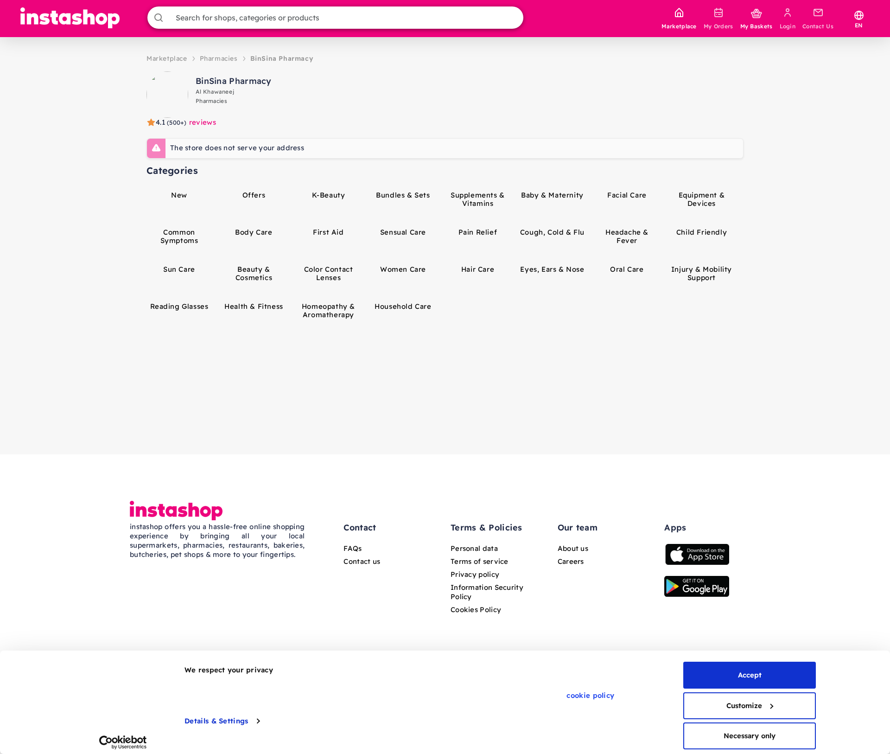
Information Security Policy (487, 592)
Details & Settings (216, 720)
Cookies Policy (476, 609)
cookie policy (590, 695)
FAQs (352, 548)
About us (573, 548)
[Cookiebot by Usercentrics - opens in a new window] (123, 742)
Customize (744, 705)
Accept (750, 675)
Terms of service (480, 561)
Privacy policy (475, 574)
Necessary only (750, 735)
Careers (571, 561)
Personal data (474, 548)
